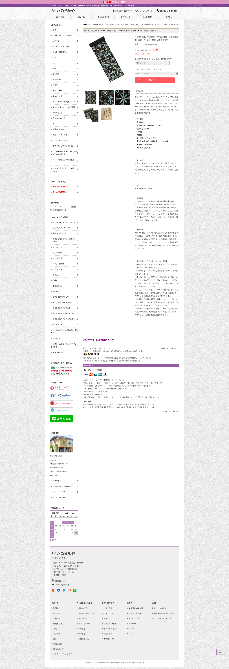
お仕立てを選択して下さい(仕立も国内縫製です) (153, 59)
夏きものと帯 (57, 96)
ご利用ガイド (125, 17)
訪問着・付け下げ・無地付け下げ (65, 35)
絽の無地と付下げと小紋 (61, 46)
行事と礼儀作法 (58, 264)
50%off (104, 25)
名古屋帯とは (57, 286)
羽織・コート (57, 91)
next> (74, 513)
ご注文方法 (108, 608)
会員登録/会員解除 (136, 608)
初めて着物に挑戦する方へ (62, 302)
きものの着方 (57, 253)
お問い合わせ (117, 361)
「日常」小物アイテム (61, 140)
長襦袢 (55, 85)
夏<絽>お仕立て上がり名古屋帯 (64, 107)
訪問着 (55, 608)
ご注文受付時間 (110, 624)
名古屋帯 (56, 74)
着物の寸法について (60, 233)
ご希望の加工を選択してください (148, 70)
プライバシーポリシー (61, 492)
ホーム (85, 25)
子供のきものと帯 (59, 118)
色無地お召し (58, 624)
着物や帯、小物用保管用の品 (63, 146)
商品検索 (55, 203)
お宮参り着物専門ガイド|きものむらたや (63, 240)
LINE (131, 634)
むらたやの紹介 (103, 17)
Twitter (131, 629)
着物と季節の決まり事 (61, 297)
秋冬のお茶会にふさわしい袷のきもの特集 (64, 345)
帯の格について (58, 291)
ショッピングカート (145, 11)
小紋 (54, 57)
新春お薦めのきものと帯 (61, 308)
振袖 (54, 30)
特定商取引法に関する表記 (62, 486)
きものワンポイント (60, 247)
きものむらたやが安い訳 (61, 228)
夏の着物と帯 (57, 324)
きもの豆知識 (57, 258)
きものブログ (134, 618)
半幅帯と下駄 (57, 113)
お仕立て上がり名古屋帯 (62, 654)
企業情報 (56, 481)
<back (66, 513)
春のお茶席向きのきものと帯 (63, 313)
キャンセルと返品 (110, 629)
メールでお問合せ (62, 585)
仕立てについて (110, 613)
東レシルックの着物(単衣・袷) (64, 102)
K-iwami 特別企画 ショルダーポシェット (63, 169)
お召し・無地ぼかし (60, 52)
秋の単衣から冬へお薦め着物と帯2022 (64, 331)
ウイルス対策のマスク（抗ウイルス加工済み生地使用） (64, 153)
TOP (220, 652)
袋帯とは (56, 275)
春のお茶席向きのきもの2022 (63, 319)
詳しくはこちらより (169, 348)
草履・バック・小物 (60, 135)
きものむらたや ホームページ (64, 222)
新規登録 (118, 11)
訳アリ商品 (60, 17)
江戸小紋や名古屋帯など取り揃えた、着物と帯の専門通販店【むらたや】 (120, 662)
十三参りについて (59, 338)
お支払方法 (108, 634)
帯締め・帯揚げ (58, 129)
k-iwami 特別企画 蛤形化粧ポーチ (63, 161)
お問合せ (169, 17)
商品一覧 (81, 17)
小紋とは (56, 280)
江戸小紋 (56, 41)
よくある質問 (147, 17)
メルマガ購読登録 (59, 497)
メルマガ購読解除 (136, 613)
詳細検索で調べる (60, 210)
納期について (109, 618)
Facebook (132, 624)
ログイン (129, 11)
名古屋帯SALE (94, 25)
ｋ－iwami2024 (58, 352)
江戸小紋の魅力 (58, 269)
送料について (109, 639)
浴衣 (54, 124)
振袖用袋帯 (57, 80)
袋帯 (54, 68)
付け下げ (56, 613)
